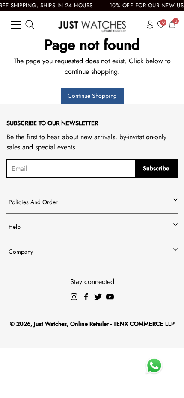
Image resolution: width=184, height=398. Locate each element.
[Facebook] (86, 296)
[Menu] (15, 25)
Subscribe (156, 168)
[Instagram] (74, 296)
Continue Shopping (92, 95)
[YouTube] (110, 296)
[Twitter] (98, 296)
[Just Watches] (92, 24)
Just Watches (50, 323)
